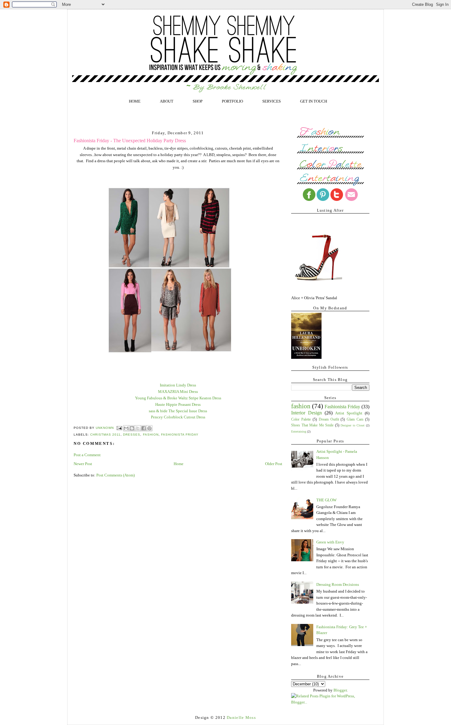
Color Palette (301, 419)
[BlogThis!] (132, 428)
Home (178, 463)
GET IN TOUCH (313, 101)
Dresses (131, 434)
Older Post (273, 463)
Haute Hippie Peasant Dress (178, 404)
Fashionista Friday (180, 434)
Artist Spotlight (348, 413)
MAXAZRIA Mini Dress (178, 391)
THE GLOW (326, 500)
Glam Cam (355, 419)
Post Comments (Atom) (115, 475)
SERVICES (271, 101)
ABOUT (166, 101)
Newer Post (83, 463)
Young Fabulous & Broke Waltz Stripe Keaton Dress (178, 398)
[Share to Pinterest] (149, 428)
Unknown (105, 427)
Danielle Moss (241, 717)
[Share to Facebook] (144, 428)
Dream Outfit (329, 419)
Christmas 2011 (105, 434)
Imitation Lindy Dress (178, 385)
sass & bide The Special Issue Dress (178, 411)
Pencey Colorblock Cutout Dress (178, 417)
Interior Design (306, 412)
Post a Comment (87, 455)
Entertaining (298, 431)
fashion (151, 434)
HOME (135, 101)
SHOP (197, 101)
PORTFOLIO (232, 101)
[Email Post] (119, 427)
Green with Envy (330, 542)
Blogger (340, 690)
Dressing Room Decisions (337, 584)
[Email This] (126, 428)
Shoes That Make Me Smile (312, 425)
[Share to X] (138, 428)
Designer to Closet (352, 425)
